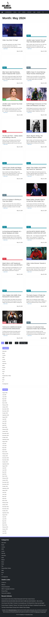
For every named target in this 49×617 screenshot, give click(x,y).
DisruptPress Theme (29, 614)
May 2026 (4, 398)
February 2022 (5, 502)
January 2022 (5, 504)
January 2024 (5, 455)
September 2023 (5, 463)
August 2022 (4, 490)
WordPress (22, 614)
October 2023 (5, 461)
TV (43, 12)
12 (16, 343)
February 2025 (5, 429)
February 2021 (5, 527)
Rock (15, 12)
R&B (34, 12)
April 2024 (4, 449)
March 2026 (4, 402)
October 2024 (5, 437)
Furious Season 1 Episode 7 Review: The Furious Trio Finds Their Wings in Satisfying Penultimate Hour (23, 605)
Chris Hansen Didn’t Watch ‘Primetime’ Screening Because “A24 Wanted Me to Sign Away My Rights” (22, 603)
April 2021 (4, 522)
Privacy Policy (4, 591)
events (3, 359)
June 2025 (4, 421)
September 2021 (5, 512)
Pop (19, 12)
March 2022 (4, 500)
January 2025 (5, 431)
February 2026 (5, 404)
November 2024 (5, 435)
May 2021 (4, 520)
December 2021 (5, 506)
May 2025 (4, 423)
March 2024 (4, 451)
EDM (3, 357)
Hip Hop (29, 12)
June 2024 (4, 445)
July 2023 (4, 468)
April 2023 (4, 474)
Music (38, 12)
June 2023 (4, 470)
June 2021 (4, 518)
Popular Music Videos (6, 375)
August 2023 (4, 465)
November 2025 (5, 411)
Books (3, 353)
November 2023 (5, 459)
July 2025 (4, 419)
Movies (3, 367)
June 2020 (4, 533)
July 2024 (4, 443)
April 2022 (4, 498)
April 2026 (4, 400)
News (3, 371)
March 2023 (4, 476)
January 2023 (5, 480)
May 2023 (4, 472)
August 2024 (4, 441)
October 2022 (5, 486)
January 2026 (5, 406)
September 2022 (5, 488)
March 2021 (4, 524)
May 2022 (4, 496)
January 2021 (5, 529)
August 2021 (4, 514)
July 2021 (4, 516)
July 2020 (4, 531)
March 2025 (4, 427)
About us (3, 584)
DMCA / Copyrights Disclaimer (7, 588)
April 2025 (4, 425)
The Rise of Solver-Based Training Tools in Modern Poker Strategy (15, 607)
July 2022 (4, 492)
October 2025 (5, 413)
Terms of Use (37, 612)
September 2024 (5, 439)
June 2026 (4, 396)
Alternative (8, 12)
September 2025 (5, 415)
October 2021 (5, 510)
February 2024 (5, 453)
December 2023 (5, 457)
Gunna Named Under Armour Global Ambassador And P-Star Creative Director (18, 598)
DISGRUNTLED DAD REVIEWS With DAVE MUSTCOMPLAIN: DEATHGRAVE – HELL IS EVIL (22, 601)
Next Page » (23, 343)
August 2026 (4, 392)
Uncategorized (5, 383)
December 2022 (5, 482)
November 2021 (5, 508)
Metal (23, 12)
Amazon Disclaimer (5, 586)
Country (3, 355)
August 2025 (4, 417)
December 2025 (5, 408)
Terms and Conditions (6, 593)
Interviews (4, 363)
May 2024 (4, 447)
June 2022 (4, 494)
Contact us (3, 582)
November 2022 (5, 484)
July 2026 (4, 394)
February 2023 (5, 478)
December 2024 (5, 433)
